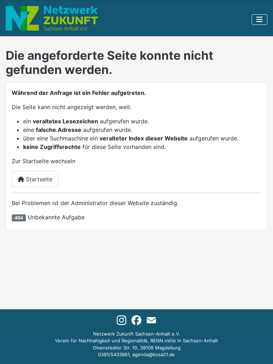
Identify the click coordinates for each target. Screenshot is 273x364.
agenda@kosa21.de (153, 354)
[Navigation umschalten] (259, 19)
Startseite (38, 179)
